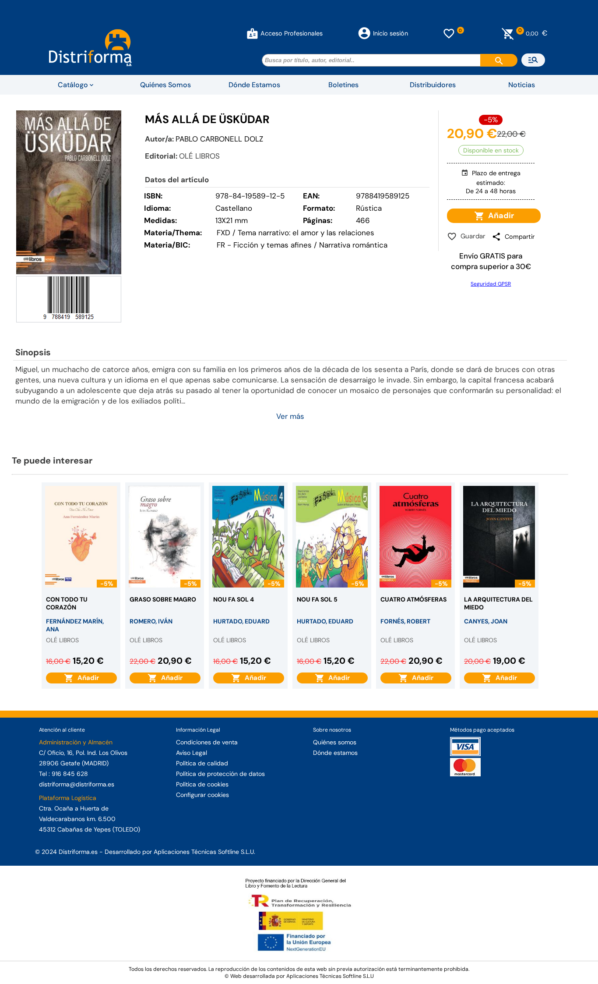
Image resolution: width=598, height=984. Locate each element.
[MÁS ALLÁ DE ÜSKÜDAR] (68, 192)
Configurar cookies (202, 795)
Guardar (471, 236)
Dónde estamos (335, 753)
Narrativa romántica (353, 245)
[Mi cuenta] (252, 33)
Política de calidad (202, 763)
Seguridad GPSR (491, 283)
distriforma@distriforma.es (76, 784)
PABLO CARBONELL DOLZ (219, 139)
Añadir (499, 215)
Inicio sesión (390, 33)
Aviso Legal (191, 753)
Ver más (290, 416)
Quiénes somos (334, 742)
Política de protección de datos (220, 774)
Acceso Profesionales (291, 33)
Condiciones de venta (207, 742)
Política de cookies (202, 784)
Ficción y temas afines (272, 245)
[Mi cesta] (508, 33)
